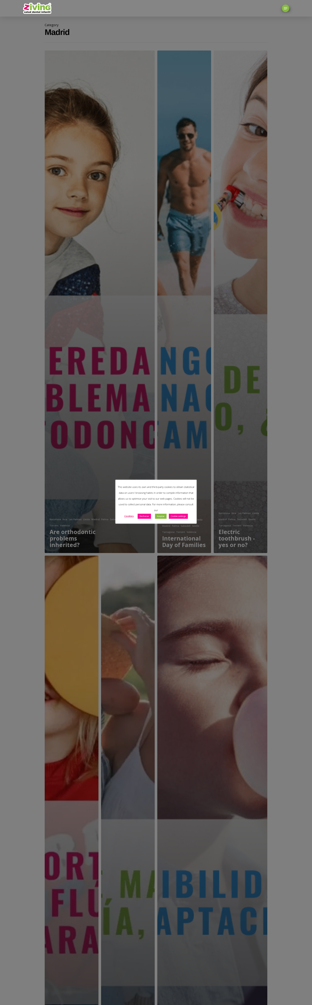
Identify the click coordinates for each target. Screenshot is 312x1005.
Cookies (129, 516)
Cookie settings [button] (178, 516)
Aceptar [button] (161, 516)
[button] (285, 8)
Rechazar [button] (144, 516)
